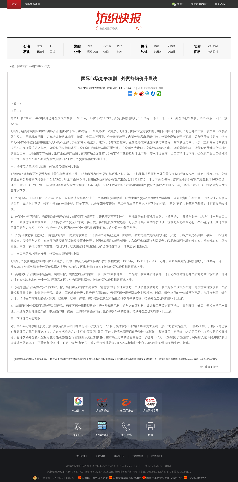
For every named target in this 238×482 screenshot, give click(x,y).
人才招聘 (100, 456)
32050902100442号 (63, 478)
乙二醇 (107, 46)
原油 (39, 46)
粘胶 (119, 46)
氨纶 (119, 51)
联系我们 (156, 456)
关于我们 (81, 456)
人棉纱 (171, 46)
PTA (89, 46)
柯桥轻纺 (36, 66)
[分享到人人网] (153, 93)
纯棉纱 (158, 51)
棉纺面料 (213, 51)
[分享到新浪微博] (141, 93)
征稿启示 (119, 456)
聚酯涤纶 (92, 51)
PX (51, 46)
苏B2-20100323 (149, 471)
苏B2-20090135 (182, 471)
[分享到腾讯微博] (147, 93)
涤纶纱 (171, 51)
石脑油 (40, 51)
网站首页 (22, 66)
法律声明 (138, 456)
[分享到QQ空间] (136, 93)
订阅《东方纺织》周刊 (150, 88)
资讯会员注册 (32, 4)
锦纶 (106, 51)
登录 (14, 4)
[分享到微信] (159, 93)
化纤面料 (213, 46)
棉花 (156, 46)
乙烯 (52, 51)
